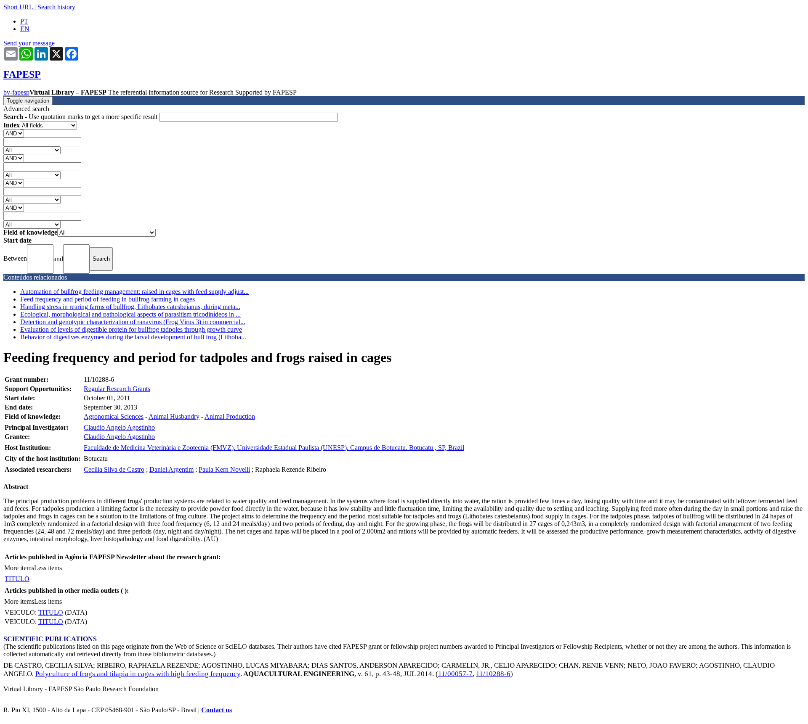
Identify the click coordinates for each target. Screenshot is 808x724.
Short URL (18, 7)
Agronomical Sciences (114, 416)
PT (24, 21)
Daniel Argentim (171, 469)
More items (19, 567)
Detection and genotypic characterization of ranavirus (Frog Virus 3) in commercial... (132, 321)
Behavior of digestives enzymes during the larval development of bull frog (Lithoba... (133, 337)
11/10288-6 (493, 674)
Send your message (29, 43)
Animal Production (230, 416)
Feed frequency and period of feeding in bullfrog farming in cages (107, 299)
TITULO (17, 578)
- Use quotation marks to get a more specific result (81, 116)
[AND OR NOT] (13, 133)
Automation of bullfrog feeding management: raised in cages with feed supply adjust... (134, 291)
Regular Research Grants (117, 388)
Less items (48, 567)
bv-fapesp (16, 92)
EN (24, 28)
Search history (56, 7)
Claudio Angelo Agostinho (119, 427)
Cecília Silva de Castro (114, 469)
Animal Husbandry (174, 416)
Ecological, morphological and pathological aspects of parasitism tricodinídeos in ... (130, 314)
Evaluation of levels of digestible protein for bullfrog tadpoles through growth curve (131, 329)
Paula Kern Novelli (224, 469)
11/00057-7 (455, 674)
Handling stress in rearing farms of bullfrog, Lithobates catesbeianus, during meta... (130, 306)
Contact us (216, 709)
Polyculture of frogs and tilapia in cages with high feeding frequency (137, 674)
